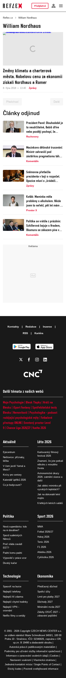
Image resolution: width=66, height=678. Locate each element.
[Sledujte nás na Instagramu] (37, 359)
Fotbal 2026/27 (45, 531)
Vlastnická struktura (44, 660)
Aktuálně (9, 441)
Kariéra (38, 333)
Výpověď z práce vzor (14, 558)
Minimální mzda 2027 (48, 607)
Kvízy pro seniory (12, 474)
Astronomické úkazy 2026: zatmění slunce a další (49, 477)
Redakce (30, 326)
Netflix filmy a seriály (14, 615)
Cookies (54, 655)
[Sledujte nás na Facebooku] (29, 359)
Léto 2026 (44, 441)
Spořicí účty (43, 591)
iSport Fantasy (21, 407)
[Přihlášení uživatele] (53, 5)
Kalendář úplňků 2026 (14, 479)
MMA (40, 526)
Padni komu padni (12, 552)
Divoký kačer (10, 563)
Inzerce (47, 326)
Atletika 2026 (44, 552)
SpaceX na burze (12, 586)
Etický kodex (15, 668)
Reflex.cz (8, 17)
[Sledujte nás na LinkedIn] (45, 359)
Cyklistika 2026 (45, 557)
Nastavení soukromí (21, 660)
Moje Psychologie (13, 402)
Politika (8, 516)
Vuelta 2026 (39, 428)
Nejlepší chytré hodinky (15, 601)
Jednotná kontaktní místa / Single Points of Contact (32, 664)
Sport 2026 (45, 516)
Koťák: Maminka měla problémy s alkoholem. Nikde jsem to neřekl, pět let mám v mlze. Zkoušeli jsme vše (43, 201)
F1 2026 (41, 547)
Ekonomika (45, 576)
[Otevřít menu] (61, 5)
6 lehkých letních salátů (50, 503)
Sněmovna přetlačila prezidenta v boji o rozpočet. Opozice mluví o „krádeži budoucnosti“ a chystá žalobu (43, 176)
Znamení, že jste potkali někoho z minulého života (50, 465)
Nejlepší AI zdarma (13, 596)
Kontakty (13, 326)
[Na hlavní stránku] (12, 6)
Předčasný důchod (47, 586)
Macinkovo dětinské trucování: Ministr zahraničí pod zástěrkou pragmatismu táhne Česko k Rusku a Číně (44, 151)
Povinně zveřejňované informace (41, 668)
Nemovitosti (20, 412)
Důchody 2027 (45, 601)
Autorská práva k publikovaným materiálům (32, 647)
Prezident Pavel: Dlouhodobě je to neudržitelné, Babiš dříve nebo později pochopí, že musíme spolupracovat (44, 127)
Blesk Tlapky (33, 402)
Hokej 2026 (43, 536)
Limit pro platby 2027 (48, 596)
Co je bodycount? (12, 485)
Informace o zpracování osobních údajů (27, 655)
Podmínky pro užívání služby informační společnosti (32, 651)
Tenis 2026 (43, 542)
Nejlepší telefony (12, 591)
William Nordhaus (27, 17)
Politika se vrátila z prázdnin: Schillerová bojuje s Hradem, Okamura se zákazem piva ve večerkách (43, 225)
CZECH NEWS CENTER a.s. (46, 631)
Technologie (12, 576)
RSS (25, 333)
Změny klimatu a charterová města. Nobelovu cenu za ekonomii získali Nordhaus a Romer (32, 76)
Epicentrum (9, 452)
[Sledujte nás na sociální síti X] (21, 359)
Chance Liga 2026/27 (18, 428)
